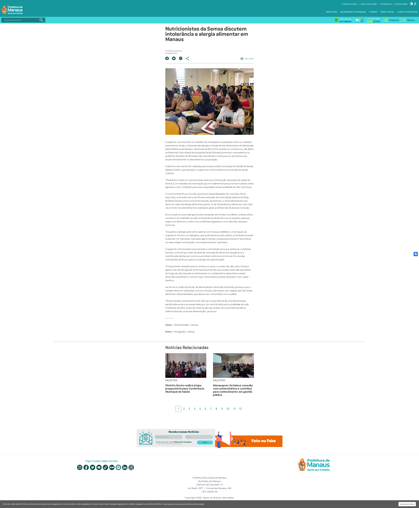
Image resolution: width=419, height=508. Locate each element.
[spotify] (118, 467)
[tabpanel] (186, 373)
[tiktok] (105, 467)
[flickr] (112, 467)
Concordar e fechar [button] (407, 504)
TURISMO (373, 12)
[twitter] (92, 467)
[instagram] (79, 467)
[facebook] (86, 467)
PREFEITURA (331, 12)
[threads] (131, 467)
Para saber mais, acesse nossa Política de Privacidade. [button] (183, 504)
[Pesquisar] (41, 20)
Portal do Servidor (407, 12)
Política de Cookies (349, 4)
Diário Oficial (387, 12)
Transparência (385, 4)
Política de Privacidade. (182, 442)
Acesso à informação (369, 4)
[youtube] (99, 467)
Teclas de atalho (401, 4)
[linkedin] (124, 467)
